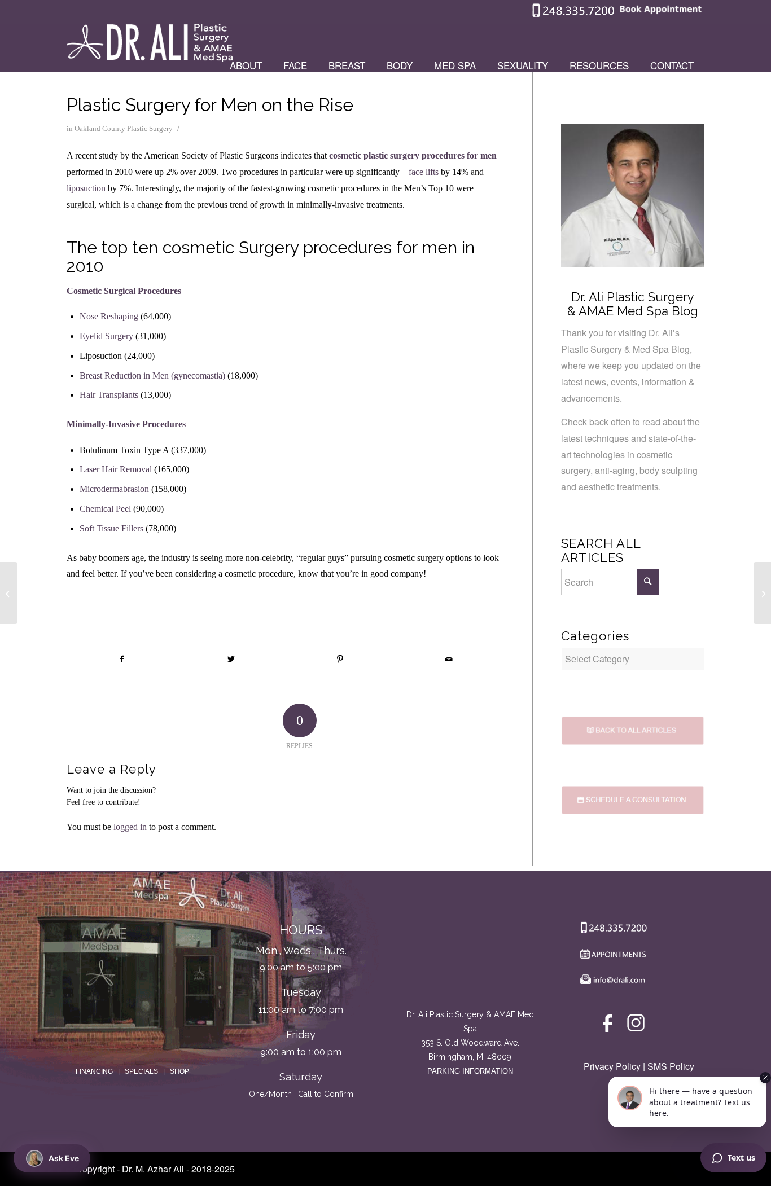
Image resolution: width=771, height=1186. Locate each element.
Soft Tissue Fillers (111, 528)
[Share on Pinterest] (340, 659)
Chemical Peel (105, 508)
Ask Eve (64, 1158)
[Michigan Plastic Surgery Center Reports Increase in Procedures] (8, 593)
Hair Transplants (109, 394)
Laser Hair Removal (116, 469)
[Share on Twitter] (231, 659)
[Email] (610, 982)
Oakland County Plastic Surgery (124, 128)
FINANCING (94, 1071)
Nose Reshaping (109, 316)
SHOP (179, 1071)
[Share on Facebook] (121, 659)
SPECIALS (141, 1071)
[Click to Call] (573, 14)
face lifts (424, 172)
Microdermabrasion (114, 489)
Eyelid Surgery (106, 336)
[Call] (610, 930)
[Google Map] (470, 960)
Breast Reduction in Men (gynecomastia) (152, 375)
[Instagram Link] (636, 1025)
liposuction (86, 188)
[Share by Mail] (449, 659)
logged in (130, 827)
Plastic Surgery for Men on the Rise (210, 104)
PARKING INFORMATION (470, 1071)
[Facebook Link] (609, 1025)
